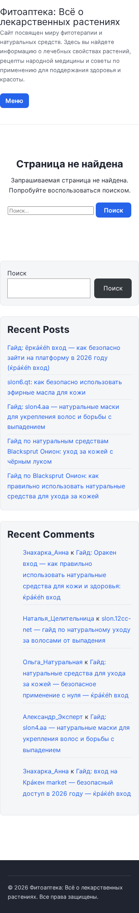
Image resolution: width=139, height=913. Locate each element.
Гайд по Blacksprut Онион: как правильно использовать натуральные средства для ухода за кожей (66, 486)
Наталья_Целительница (58, 618)
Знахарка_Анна (46, 552)
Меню (14, 101)
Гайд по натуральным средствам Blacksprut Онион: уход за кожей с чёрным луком (60, 451)
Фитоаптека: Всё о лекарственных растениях (60, 16)
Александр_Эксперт (53, 717)
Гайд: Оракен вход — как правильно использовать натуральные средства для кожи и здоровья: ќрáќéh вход (71, 574)
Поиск (17, 273)
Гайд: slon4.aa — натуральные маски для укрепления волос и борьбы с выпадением (63, 417)
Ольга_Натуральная (53, 662)
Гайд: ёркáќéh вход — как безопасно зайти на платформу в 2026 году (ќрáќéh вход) (63, 358)
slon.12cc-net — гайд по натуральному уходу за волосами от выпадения (77, 629)
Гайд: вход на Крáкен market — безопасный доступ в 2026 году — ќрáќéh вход (77, 782)
